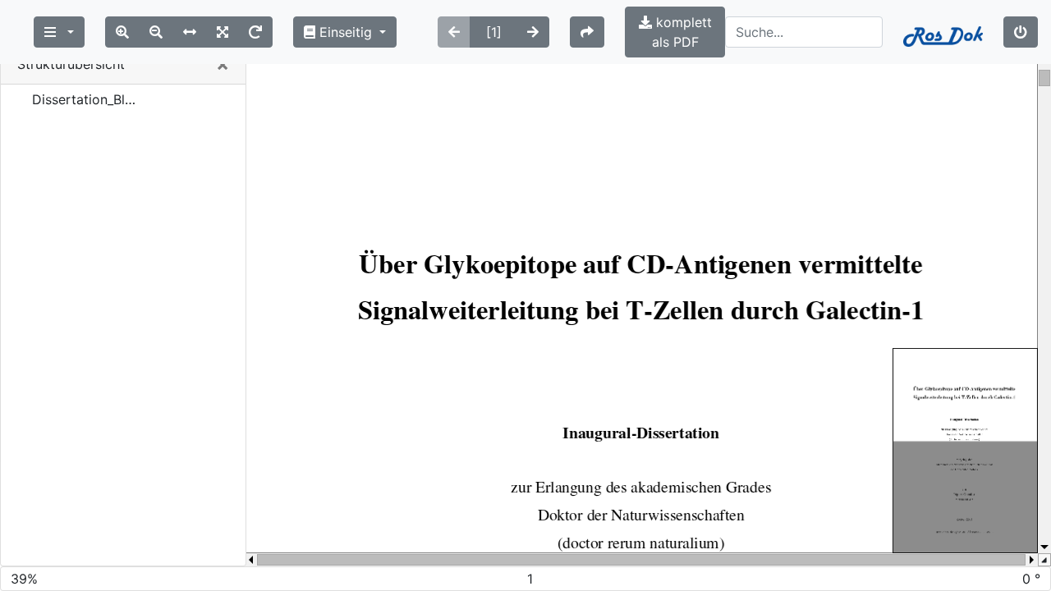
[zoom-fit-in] (222, 32)
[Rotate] (255, 32)
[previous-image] (454, 32)
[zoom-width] (189, 32)
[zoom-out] (156, 32)
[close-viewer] (1020, 32)
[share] (587, 32)
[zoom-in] (122, 32)
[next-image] (532, 32)
